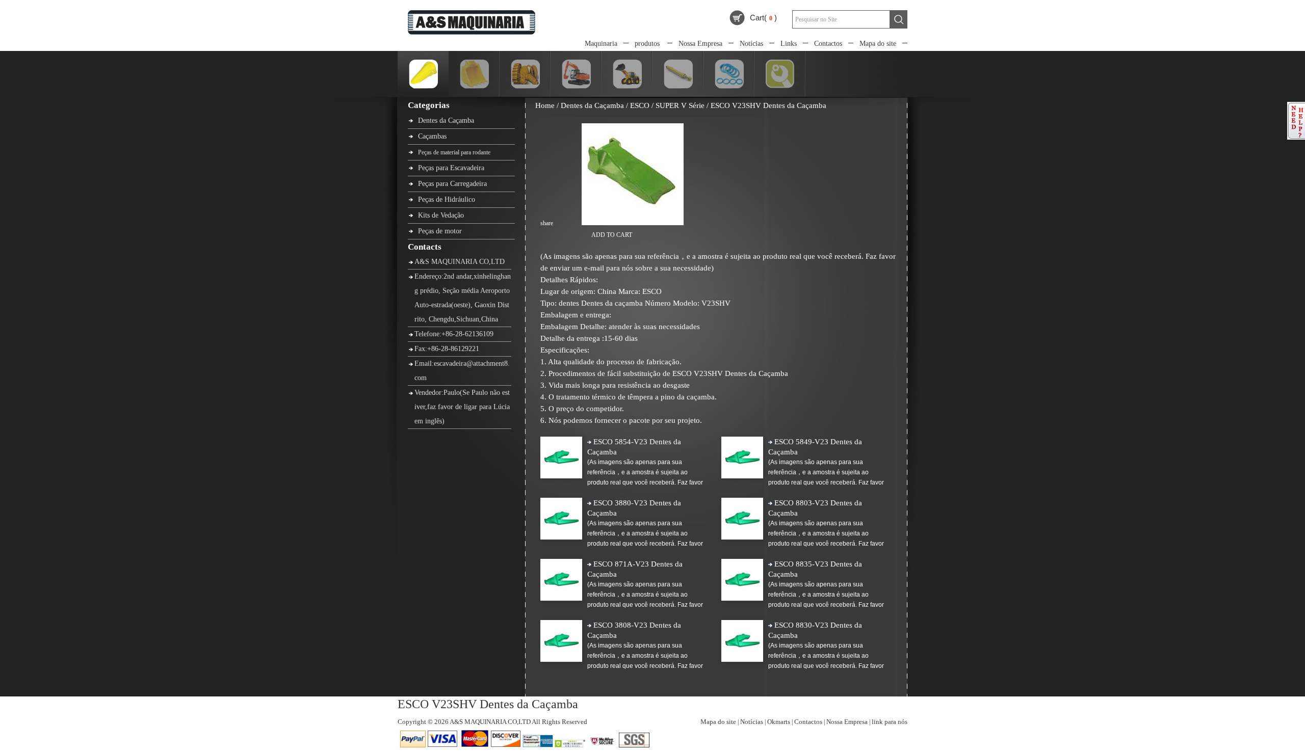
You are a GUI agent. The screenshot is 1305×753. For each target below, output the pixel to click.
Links (788, 43)
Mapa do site (877, 43)
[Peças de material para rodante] (520, 86)
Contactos (828, 43)
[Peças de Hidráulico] (672, 86)
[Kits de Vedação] (723, 86)
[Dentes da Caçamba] (418, 86)
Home (545, 105)
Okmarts (778, 721)
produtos (647, 43)
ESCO (639, 105)
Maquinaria (601, 43)
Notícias (751, 43)
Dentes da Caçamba (592, 105)
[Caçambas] (469, 86)
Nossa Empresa (700, 43)
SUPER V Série (680, 105)
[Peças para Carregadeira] (622, 86)
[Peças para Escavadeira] (571, 86)
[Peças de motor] (774, 86)
